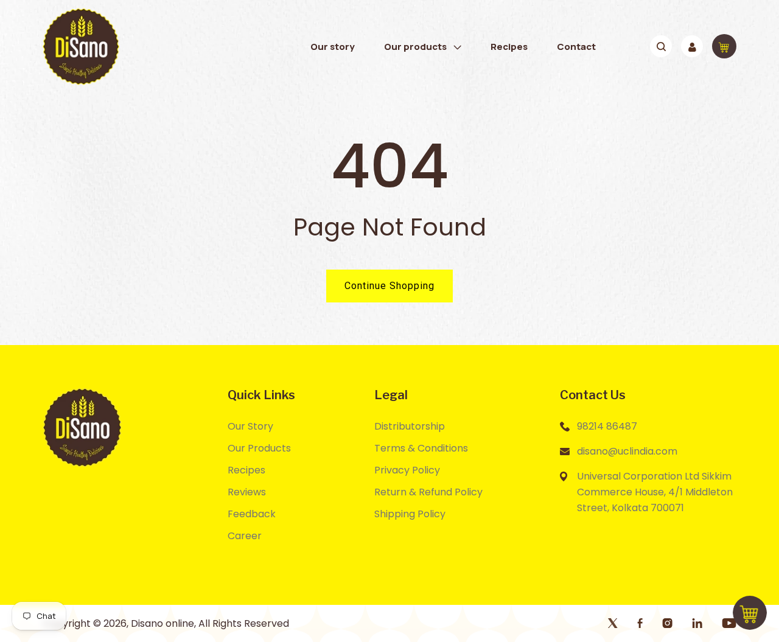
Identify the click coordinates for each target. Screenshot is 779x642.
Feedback (252, 514)
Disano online (162, 623)
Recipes (246, 470)
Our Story (250, 426)
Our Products (259, 448)
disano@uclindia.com (627, 451)
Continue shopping (389, 285)
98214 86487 (607, 426)
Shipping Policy (409, 514)
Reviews (247, 492)
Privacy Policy (407, 470)
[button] (422, 46)
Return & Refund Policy (428, 492)
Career (245, 536)
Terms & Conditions (421, 448)
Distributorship (409, 426)
